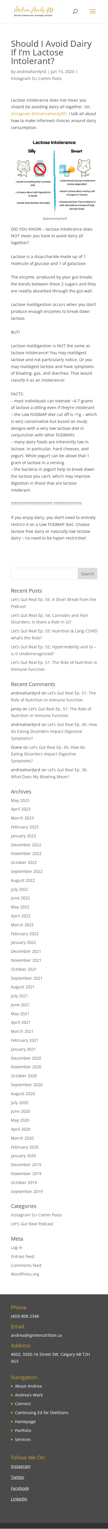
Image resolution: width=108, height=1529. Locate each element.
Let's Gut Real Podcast (32, 1223)
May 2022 (20, 907)
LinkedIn (19, 1499)
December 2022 (26, 844)
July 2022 (19, 889)
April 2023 (21, 809)
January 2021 (23, 1049)
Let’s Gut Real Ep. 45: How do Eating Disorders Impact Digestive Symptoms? (54, 731)
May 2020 (20, 1120)
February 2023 (25, 827)
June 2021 (20, 1004)
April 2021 (21, 1022)
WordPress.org (25, 1274)
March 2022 (22, 924)
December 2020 (26, 1058)
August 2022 (23, 880)
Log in (16, 1247)
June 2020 (20, 1111)
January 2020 (23, 1155)
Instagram (21, 1466)
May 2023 (20, 800)
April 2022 (21, 915)
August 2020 (23, 1093)
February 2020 (25, 1147)
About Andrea (28, 1386)
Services (23, 1439)
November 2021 (26, 960)
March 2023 (22, 818)
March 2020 (22, 1138)
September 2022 (27, 871)
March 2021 (22, 1031)
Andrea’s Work (29, 1395)
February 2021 (25, 1040)
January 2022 (23, 942)
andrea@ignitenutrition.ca (36, 1335)
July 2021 (19, 995)
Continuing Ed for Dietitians (42, 1412)
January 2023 (23, 836)
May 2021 (20, 1013)
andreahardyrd (31, 71)
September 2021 (27, 978)
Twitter (17, 1477)
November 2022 (26, 853)
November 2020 (26, 1066)
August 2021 (23, 987)
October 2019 (24, 1182)
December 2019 (26, 1164)
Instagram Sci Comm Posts (36, 78)
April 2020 (21, 1129)
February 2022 (25, 933)
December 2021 (26, 951)
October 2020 (24, 1075)
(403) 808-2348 (25, 1316)
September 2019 (27, 1191)
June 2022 (20, 898)
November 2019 (26, 1173)
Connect (23, 1403)
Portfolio (23, 1430)
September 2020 (27, 1084)
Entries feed (22, 1256)
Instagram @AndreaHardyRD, (39, 113)
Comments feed (26, 1265)
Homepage (25, 1421)
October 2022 (24, 862)
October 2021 (24, 969)
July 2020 (19, 1102)
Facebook (20, 1488)
